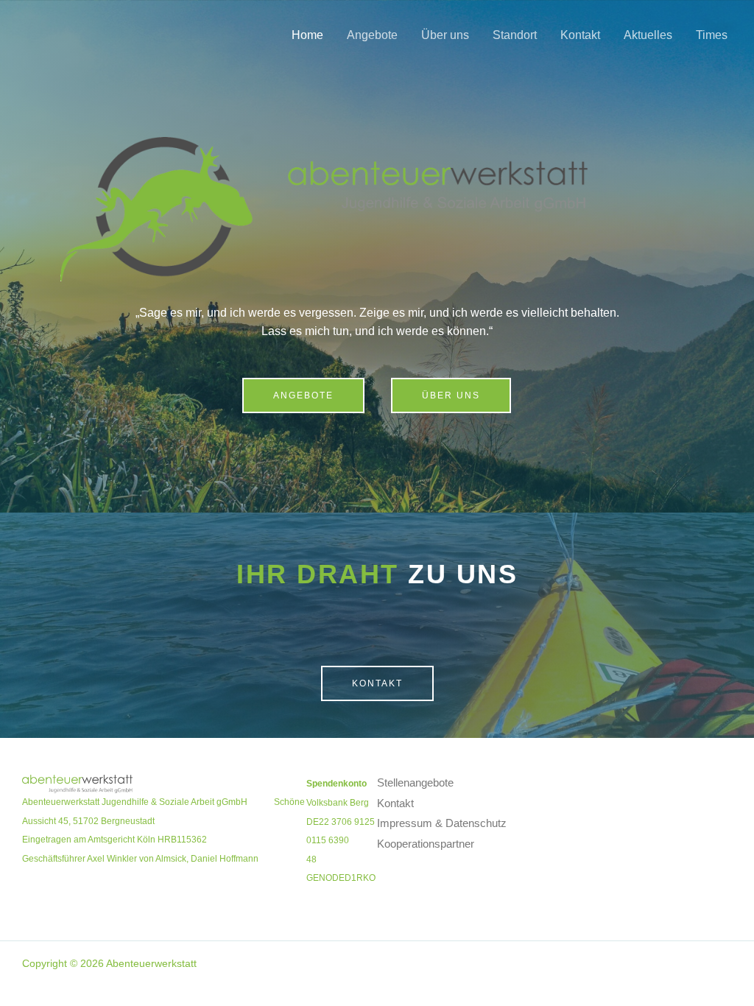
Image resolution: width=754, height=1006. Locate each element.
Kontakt (580, 35)
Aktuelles (648, 35)
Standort (515, 35)
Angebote (372, 35)
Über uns (445, 35)
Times (711, 35)
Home (307, 35)
